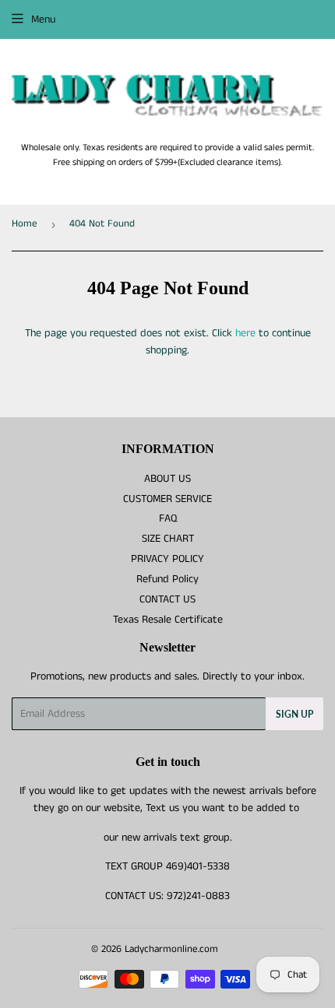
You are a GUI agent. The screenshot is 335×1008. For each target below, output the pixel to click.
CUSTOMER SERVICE (167, 499)
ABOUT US (167, 478)
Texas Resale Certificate (168, 619)
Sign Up (294, 714)
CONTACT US (167, 599)
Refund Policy (167, 579)
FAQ (168, 518)
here (245, 333)
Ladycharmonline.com (171, 949)
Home (24, 223)
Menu (43, 19)
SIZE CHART (168, 538)
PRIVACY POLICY (167, 559)
